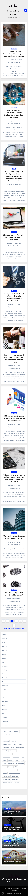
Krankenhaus (16, 757)
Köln (3, 693)
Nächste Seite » (19, 628)
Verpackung (15, 776)
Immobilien (5, 685)
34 (24, 621)
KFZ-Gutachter (6, 757)
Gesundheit (5, 678)
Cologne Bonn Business (14, 879)
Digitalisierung (13, 738)
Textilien (4, 717)
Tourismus (5, 721)
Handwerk (5, 682)
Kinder (4, 689)
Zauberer (17, 782)
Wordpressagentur (7, 782)
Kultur (3, 697)
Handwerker (6, 747)
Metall (23, 760)
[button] (2, 893)
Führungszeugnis (7, 744)
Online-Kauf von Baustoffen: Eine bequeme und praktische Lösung (14, 54)
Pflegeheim (11, 763)
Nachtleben (5, 701)
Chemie (11, 734)
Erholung (4, 670)
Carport (5, 734)
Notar (3, 705)
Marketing (10, 760)
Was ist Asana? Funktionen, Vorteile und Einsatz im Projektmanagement (13, 845)
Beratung (4, 646)
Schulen (4, 709)
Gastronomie (5, 674)
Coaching (18, 734)
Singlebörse (6, 769)
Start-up (13, 769)
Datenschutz (17, 893)
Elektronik (5, 666)
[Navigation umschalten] (2, 10)
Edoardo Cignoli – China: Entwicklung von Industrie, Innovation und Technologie (13, 813)
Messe (17, 760)
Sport (3, 713)
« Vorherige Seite (9, 628)
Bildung (4, 654)
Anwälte (4, 638)
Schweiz (10, 766)
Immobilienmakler (7, 753)
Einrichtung (6, 741)
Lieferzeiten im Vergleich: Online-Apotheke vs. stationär (14, 237)
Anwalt (4, 731)
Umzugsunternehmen (14, 773)
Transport (20, 769)
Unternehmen (6, 776)
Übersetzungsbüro (7, 725)
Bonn (14, 168)
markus (8, 60)
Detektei (5, 738)
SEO (16, 766)
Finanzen (13, 741)
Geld (15, 744)
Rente (4, 766)
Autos (3, 642)
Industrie (16, 753)
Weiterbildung (6, 779)
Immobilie (5, 750)
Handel (20, 744)
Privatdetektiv (20, 763)
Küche (4, 760)
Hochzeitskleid (20, 747)
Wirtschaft (15, 779)
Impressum (10, 893)
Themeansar (13, 890)
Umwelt (5, 773)
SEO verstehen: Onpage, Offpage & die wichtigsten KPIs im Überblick (14, 418)
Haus (12, 747)
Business (16, 731)
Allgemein (14, 48)
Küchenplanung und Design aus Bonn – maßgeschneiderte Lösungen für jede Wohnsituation (14, 176)
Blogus (22, 888)
